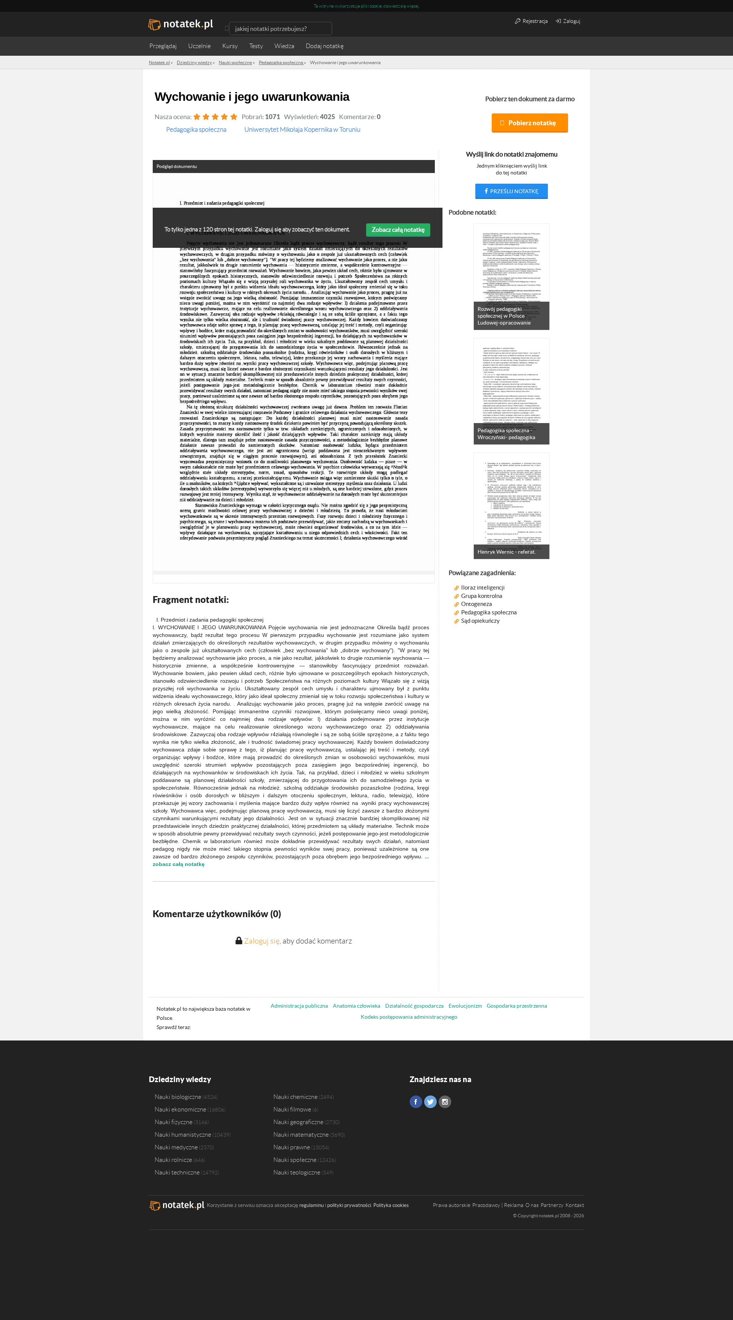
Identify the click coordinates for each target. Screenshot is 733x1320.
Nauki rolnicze (173, 1159)
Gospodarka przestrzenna (517, 1006)
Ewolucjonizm (465, 1006)
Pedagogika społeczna (489, 612)
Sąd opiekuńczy (480, 620)
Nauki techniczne (177, 1172)
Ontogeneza (476, 604)
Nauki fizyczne (173, 1121)
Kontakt (574, 1205)
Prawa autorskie (451, 1205)
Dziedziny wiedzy (180, 1079)
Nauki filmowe (292, 1109)
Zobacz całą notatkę (398, 229)
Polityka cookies (391, 1205)
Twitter (430, 1101)
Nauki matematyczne (301, 1134)
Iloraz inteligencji (483, 587)
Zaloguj (571, 21)
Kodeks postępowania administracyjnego (409, 1017)
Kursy (230, 46)
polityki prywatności (349, 1205)
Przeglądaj (163, 46)
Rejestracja (534, 21)
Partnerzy (552, 1205)
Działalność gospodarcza (414, 1006)
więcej (413, 5)
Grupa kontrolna (481, 596)
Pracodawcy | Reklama (497, 1205)
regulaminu (311, 1205)
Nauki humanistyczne (183, 1134)
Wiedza (284, 46)
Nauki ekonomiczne (180, 1109)
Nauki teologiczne (296, 1172)
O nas (532, 1205)
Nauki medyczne (176, 1147)
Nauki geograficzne (298, 1121)
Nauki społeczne (294, 1159)
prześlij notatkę (513, 191)
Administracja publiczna (299, 1006)
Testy (256, 46)
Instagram (445, 1101)
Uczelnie (199, 46)
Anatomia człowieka (356, 1006)
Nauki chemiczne (295, 1096)
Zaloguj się (261, 941)
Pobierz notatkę (532, 122)
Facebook (416, 1101)
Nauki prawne (291, 1147)
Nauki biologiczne (178, 1096)
